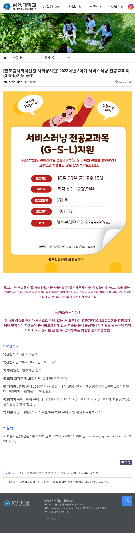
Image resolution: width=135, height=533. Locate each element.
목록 (127, 462)
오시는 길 (52, 518)
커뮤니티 (18, 57)
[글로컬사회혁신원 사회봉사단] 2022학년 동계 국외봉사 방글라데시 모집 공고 (64, 481)
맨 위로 (127, 501)
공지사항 (50, 57)
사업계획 (75, 6)
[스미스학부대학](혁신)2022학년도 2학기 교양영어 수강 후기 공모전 (58, 473)
